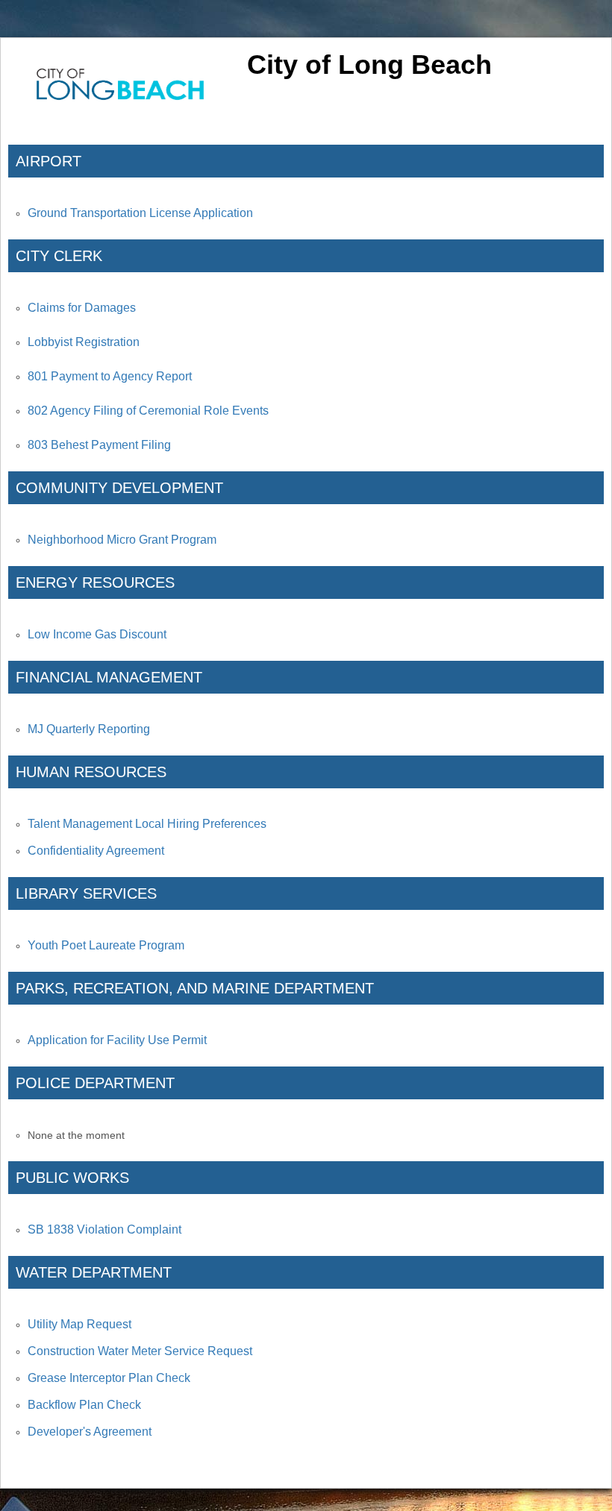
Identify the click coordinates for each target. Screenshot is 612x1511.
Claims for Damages (82, 307)
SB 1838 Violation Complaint (104, 1229)
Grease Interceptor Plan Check (109, 1378)
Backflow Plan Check (84, 1404)
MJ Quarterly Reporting (89, 729)
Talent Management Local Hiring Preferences (147, 823)
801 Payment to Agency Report (110, 376)
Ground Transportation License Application (140, 213)
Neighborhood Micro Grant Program (122, 539)
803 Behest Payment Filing (99, 445)
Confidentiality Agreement (96, 850)
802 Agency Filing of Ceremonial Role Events (148, 410)
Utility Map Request (79, 1324)
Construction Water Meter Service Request (140, 1351)
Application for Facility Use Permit (117, 1040)
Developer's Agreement (90, 1431)
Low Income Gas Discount (97, 634)
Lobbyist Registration (84, 342)
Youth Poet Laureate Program (106, 945)
